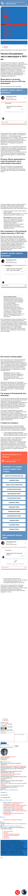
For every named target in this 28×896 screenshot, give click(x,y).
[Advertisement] (14, 188)
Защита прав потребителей (10, 29)
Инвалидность (7, 32)
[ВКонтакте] (1, 728)
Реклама (6, 832)
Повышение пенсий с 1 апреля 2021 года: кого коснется (14, 803)
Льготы (5, 11)
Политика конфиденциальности (12, 834)
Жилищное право (8, 33)
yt (11, 7)
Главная (6, 9)
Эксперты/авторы (8, 831)
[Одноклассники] (3, 728)
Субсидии (6, 13)
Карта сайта (7, 838)
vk (12, 7)
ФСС (12, 138)
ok (10, 7)
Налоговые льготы (8, 30)
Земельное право (8, 34)
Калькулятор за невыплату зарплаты (13, 819)
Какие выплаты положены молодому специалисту (13, 766)
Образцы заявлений (9, 38)
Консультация (7, 20)
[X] (6, 728)
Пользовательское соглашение (11, 835)
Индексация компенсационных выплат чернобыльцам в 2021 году (11, 774)
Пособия (6, 12)
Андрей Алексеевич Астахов (8, 756)
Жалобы (6, 36)
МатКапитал (7, 19)
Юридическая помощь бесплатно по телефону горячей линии (15, 806)
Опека (5, 37)
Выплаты (6, 16)
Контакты (6, 21)
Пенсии (6, 15)
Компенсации (7, 17)
